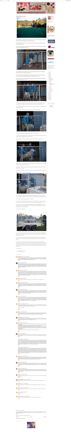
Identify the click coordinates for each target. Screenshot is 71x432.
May (49, 86)
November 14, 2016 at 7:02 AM (25, 396)
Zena (18, 262)
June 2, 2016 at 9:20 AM (23, 262)
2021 (49, 72)
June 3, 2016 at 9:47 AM (23, 333)
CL (18, 296)
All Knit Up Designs (20, 379)
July (49, 81)
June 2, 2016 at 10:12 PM (24, 303)
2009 (49, 99)
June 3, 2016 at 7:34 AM (26, 317)
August (50, 80)
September (50, 79)
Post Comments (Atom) (23, 418)
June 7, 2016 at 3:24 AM (27, 379)
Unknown (19, 303)
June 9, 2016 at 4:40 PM (25, 383)
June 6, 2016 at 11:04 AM (23, 374)
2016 (49, 77)
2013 (49, 94)
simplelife (19, 282)
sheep (22, 251)
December (50, 78)
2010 (49, 98)
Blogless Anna (20, 256)
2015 (49, 92)
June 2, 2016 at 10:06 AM (23, 270)
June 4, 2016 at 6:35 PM (25, 347)
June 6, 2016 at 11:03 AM (23, 368)
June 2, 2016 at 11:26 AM (24, 282)
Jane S (19, 289)
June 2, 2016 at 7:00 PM (22, 296)
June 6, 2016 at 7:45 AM (23, 362)
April (49, 87)
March (50, 88)
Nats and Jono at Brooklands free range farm (32, 237)
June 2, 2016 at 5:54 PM (23, 289)
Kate (18, 278)
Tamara (19, 362)
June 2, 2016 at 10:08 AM (22, 278)
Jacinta (19, 368)
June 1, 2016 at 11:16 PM (25, 256)
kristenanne (19, 383)
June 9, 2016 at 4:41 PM (25, 387)
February (50, 89)
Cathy (19, 270)
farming (19, 251)
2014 (49, 93)
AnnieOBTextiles (20, 317)
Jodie (19, 333)
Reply (18, 260)
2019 (49, 73)
